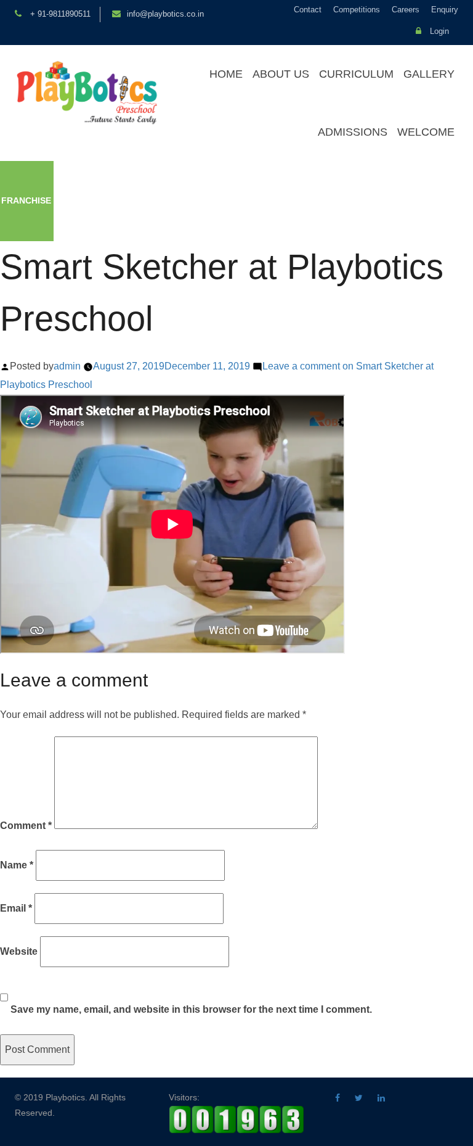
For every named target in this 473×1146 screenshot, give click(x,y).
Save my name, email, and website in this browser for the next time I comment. (191, 1009)
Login (438, 31)
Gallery (429, 74)
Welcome (426, 132)
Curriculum (356, 74)
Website (19, 951)
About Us (281, 74)
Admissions (352, 132)
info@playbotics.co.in (165, 14)
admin (67, 366)
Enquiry (444, 9)
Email (16, 908)
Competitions (356, 9)
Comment (26, 825)
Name (16, 865)
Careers (405, 9)
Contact (307, 9)
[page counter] (236, 1119)
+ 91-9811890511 (59, 14)
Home (226, 74)
